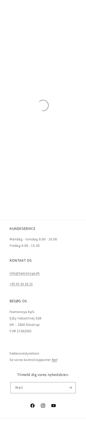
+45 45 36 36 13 (21, 284)
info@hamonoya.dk (25, 273)
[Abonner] (70, 387)
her (54, 359)
